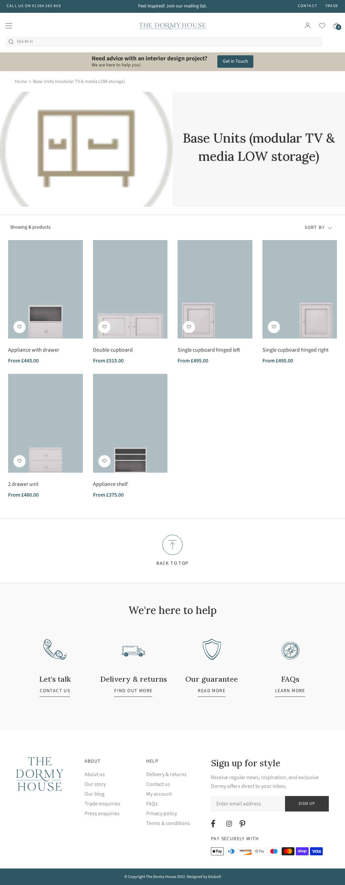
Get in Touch (235, 61)
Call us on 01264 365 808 (34, 6)
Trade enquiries (102, 803)
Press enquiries (102, 813)
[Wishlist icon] (318, 26)
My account (159, 794)
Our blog (94, 794)
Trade (331, 6)
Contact (307, 6)
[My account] (308, 26)
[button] (19, 327)
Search (25, 42)
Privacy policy (161, 813)
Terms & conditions (168, 823)
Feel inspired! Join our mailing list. (172, 6)
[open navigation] (8, 25)
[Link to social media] (214, 824)
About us (95, 774)
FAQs (152, 803)
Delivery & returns (166, 774)
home (21, 82)
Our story (95, 784)
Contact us (158, 784)
